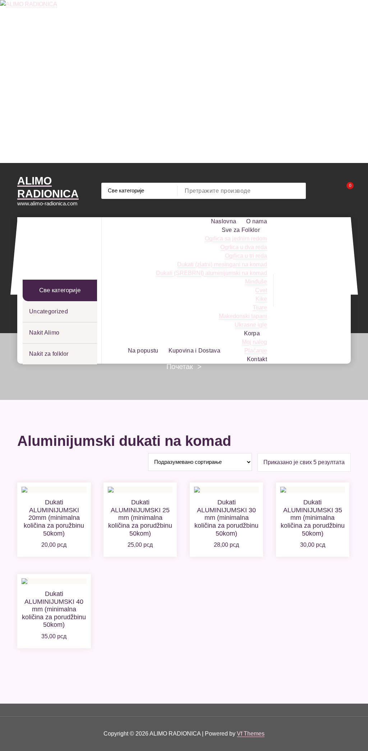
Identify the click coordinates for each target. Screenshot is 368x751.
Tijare (260, 307)
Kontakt (257, 359)
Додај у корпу (54, 542)
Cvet (261, 290)
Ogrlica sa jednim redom (236, 238)
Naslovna (223, 221)
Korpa (252, 333)
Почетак (179, 366)
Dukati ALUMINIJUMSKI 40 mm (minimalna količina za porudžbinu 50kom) (54, 609)
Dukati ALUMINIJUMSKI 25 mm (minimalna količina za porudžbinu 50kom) (140, 518)
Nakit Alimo (44, 333)
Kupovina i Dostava (194, 350)
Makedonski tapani (243, 316)
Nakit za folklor (49, 354)
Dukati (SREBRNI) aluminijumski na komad (211, 273)
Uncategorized (48, 311)
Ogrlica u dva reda (243, 247)
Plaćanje (255, 350)
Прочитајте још (140, 546)
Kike (261, 299)
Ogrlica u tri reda (246, 256)
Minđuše (256, 282)
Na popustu (143, 350)
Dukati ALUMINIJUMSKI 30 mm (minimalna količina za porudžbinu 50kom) (226, 518)
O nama (256, 221)
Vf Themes (250, 734)
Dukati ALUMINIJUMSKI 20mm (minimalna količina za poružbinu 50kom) (54, 518)
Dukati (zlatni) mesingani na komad (222, 264)
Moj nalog (254, 342)
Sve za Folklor (241, 230)
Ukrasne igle (251, 325)
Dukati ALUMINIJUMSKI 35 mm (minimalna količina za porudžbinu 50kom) (313, 518)
